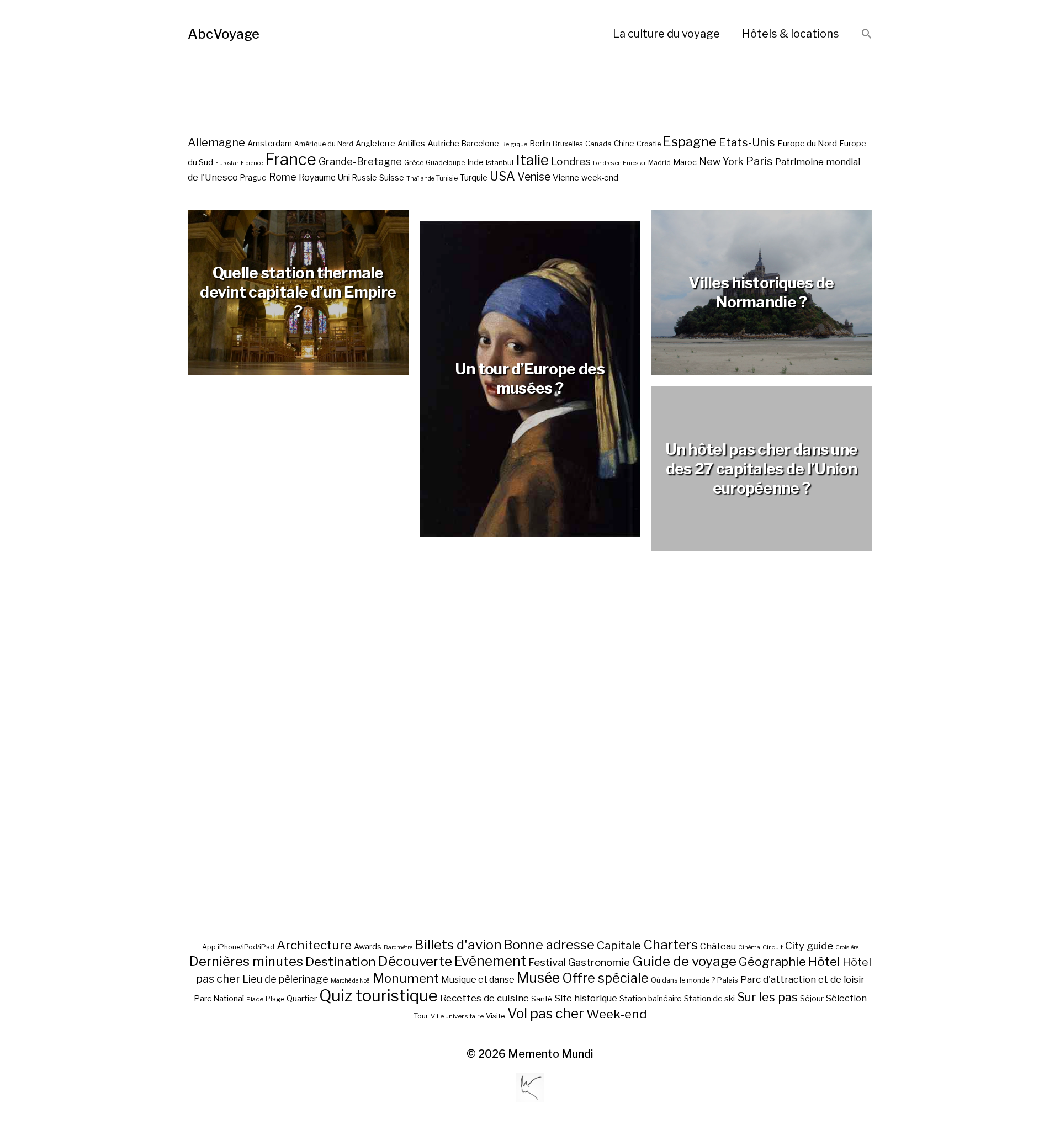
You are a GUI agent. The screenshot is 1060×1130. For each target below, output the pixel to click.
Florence (252, 163)
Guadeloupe (445, 162)
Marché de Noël (351, 980)
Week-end (616, 1014)
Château (718, 946)
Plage (275, 999)
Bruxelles (568, 144)
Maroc (685, 162)
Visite (495, 1015)
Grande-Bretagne (360, 161)
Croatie (649, 144)
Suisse (391, 177)
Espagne (690, 142)
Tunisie (447, 178)
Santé (541, 998)
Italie (532, 159)
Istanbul (499, 162)
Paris (759, 161)
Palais (727, 979)
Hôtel (824, 961)
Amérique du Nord (323, 144)
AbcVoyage (223, 34)
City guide (809, 946)
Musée (538, 977)
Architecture (314, 945)
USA (502, 176)
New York (721, 161)
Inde (475, 162)
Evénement (490, 961)
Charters (670, 945)
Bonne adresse (549, 945)
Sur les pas (767, 997)
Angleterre (375, 143)
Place (254, 999)
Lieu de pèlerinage (285, 979)
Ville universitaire (457, 1016)
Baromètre (398, 947)
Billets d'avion (458, 945)
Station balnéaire (650, 998)
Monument (406, 978)
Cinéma (749, 947)
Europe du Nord (807, 143)
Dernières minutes (246, 961)
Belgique (514, 144)
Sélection (846, 998)
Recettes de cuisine (484, 998)
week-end (599, 177)
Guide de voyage (684, 961)
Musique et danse (478, 979)
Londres (571, 161)
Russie (364, 177)
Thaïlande (420, 178)
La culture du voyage (666, 33)
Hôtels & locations (790, 33)
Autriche (443, 143)
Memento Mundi (550, 1053)
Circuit (772, 947)
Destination (340, 961)
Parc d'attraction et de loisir (802, 979)
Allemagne (216, 142)
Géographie (772, 961)
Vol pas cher (545, 1013)
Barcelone (480, 143)
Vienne (566, 177)
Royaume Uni (324, 177)
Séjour (812, 998)
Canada (598, 144)
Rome (282, 177)
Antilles (411, 143)
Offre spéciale (605, 978)
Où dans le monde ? (683, 980)
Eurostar (227, 163)
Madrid (659, 163)
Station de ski (709, 998)
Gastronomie (599, 962)
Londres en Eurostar (619, 163)
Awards (367, 946)
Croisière (846, 947)
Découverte (415, 961)
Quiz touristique (378, 995)
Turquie (473, 178)
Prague (253, 177)
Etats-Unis (747, 142)
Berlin (539, 143)
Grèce (413, 162)
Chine (624, 143)
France (290, 159)
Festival (547, 962)
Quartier (302, 999)
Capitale (619, 945)
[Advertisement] (530, 771)
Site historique (585, 998)
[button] (866, 34)
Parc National (219, 999)
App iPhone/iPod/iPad (238, 947)
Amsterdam (269, 143)
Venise (533, 176)
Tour (421, 1016)
